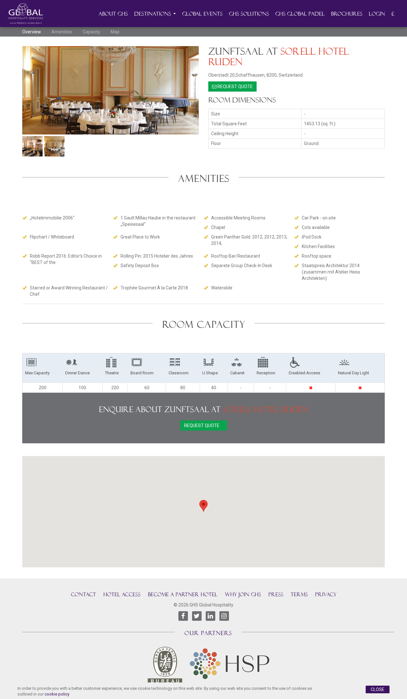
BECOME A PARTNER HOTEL (182, 595)
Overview (31, 31)
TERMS (299, 595)
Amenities (62, 31)
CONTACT (83, 595)
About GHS (113, 14)
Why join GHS (243, 595)
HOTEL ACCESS (122, 595)
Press (275, 595)
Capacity (91, 31)
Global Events (202, 14)
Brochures (346, 14)
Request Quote (235, 86)
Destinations (153, 14)
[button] (203, 506)
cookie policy (57, 694)
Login (377, 14)
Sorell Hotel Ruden (265, 409)
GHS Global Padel (300, 14)
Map (115, 31)
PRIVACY (325, 595)
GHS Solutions (249, 14)
